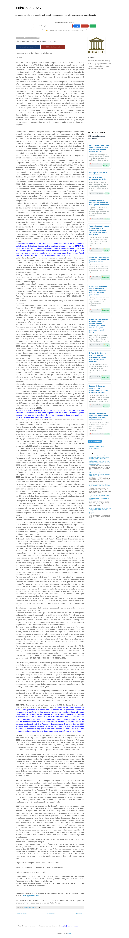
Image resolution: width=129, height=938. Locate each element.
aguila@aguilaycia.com (70, 926)
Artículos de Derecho (94, 448)
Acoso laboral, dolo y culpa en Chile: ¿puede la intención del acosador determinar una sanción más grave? (99, 230)
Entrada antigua (79, 913)
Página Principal (51, 913)
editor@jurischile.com (31, 896)
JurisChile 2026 (28, 8)
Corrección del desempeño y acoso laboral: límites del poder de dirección (99, 260)
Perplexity (84, 26)
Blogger (69, 933)
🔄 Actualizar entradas (95, 441)
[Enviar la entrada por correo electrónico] (39, 907)
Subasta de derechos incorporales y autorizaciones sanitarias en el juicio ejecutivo (98, 389)
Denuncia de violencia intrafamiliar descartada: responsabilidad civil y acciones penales (98, 416)
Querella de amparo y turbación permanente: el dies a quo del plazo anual (99, 202)
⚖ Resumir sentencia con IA (28, 47)
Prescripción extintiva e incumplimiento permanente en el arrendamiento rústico (98, 176)
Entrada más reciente (22, 913)
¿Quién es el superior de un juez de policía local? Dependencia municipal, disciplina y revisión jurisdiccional (99, 290)
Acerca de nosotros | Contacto (96, 446)
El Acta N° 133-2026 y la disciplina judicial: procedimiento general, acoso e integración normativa (98, 357)
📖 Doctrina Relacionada (53, 47)
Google (77, 26)
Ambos (93, 26)
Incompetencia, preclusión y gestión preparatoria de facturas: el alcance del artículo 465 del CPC (99, 148)
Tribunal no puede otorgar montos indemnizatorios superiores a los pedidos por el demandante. (99, 474)
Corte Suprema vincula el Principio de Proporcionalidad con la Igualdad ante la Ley (99, 485)
